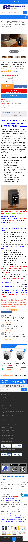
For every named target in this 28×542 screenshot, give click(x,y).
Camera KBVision (5, 517)
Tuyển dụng (5, 408)
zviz (16, 521)
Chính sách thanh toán (7, 419)
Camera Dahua (20, 516)
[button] (7, 86)
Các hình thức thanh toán (8, 430)
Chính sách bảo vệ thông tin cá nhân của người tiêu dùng (14, 412)
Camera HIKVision (10, 516)
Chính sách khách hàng (7, 438)
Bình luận (14, 115)
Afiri (22, 517)
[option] (14, 40)
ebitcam (8, 521)
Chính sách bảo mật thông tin (9, 424)
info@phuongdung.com (11, 498)
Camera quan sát (14, 514)
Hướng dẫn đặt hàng (7, 427)
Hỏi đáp (20, 115)
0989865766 (8, 103)
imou (24, 521)
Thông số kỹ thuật (17, 112)
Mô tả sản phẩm (6, 112)
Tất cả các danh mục (5, 12)
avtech (24, 519)
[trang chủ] (2, 21)
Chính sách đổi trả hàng (7, 435)
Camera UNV (4, 519)
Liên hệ (3, 400)
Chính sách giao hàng (7, 422)
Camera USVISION (15, 517)
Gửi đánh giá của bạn (6, 312)
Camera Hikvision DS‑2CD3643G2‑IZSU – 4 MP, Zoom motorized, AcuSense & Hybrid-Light (20, 363)
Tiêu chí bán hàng (6, 403)
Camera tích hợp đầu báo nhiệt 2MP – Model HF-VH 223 (7, 363)
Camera (20, 519)
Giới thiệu (4, 397)
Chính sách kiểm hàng (7, 433)
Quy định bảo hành (6, 405)
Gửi (24, 389)
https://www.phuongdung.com (13, 500)
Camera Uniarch (13, 519)
